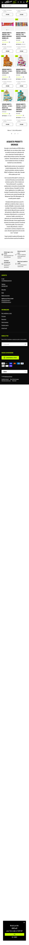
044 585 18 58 (5, 286)
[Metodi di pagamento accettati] (14, 365)
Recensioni (4, 319)
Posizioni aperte (5, 325)
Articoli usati (4, 328)
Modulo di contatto (6, 295)
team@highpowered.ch (7, 280)
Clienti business (5, 322)
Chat (3, 293)
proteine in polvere (19, 170)
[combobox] (14, 5)
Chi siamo (4, 316)
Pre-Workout (10, 172)
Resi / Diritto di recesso (14, 379)
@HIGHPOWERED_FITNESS (11, 357)
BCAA (5, 172)
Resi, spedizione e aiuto (7, 313)
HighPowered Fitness (8, 376)
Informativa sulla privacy (6, 380)
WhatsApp (4, 289)
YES (14, 934)
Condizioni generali (5, 379)
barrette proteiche (9, 170)
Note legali (14, 380)
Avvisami (7, 14)
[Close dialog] (24, 922)
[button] (18, 2)
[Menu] (2, 2)
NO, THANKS (14, 937)
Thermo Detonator (14, 158)
